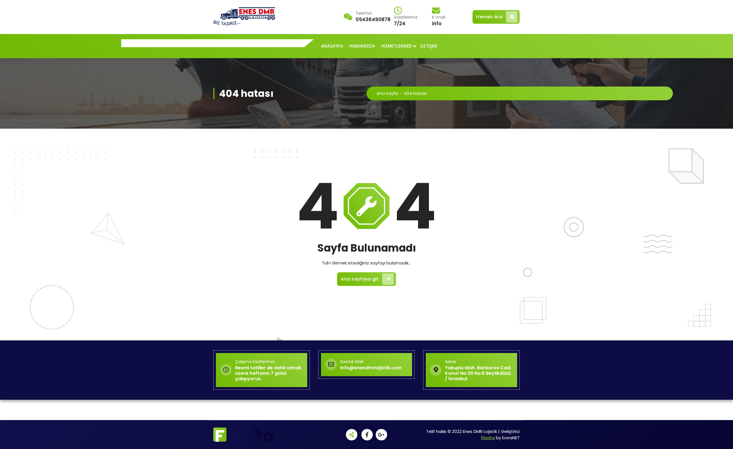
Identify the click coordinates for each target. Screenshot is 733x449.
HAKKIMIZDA (362, 46)
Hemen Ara (489, 16)
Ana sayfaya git (360, 279)
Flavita (488, 438)
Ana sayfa (387, 93)
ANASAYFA (332, 46)
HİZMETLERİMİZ (396, 46)
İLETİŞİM (428, 46)
